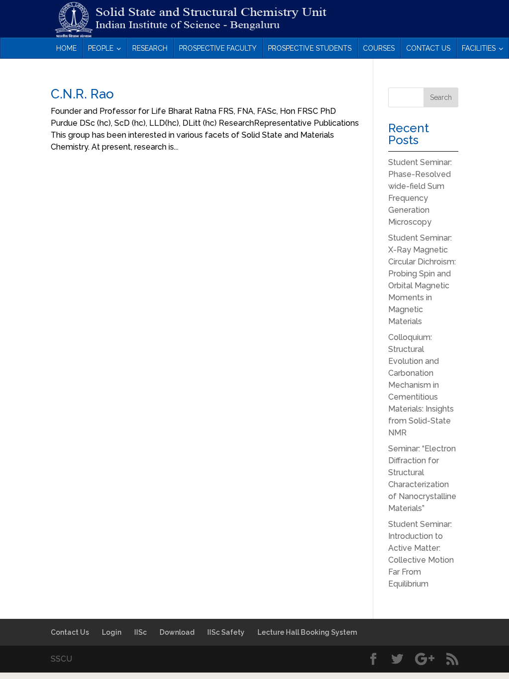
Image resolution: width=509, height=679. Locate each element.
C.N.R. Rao (82, 93)
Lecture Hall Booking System (307, 632)
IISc (140, 632)
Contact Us (70, 632)
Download (177, 632)
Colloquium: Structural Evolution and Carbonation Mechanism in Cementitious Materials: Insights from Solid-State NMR (421, 385)
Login (111, 632)
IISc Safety (226, 632)
